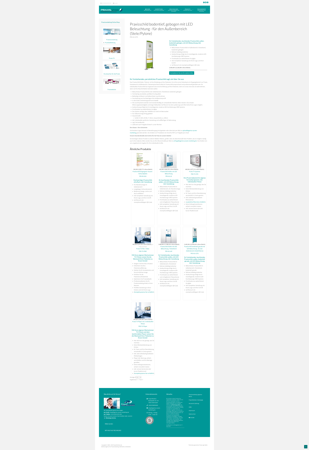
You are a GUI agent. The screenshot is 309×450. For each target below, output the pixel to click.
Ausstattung (159, 9)
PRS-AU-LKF (168, 251)
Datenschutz (192, 414)
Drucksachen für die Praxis (112, 74)
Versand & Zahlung (194, 403)
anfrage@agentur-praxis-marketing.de (185, 141)
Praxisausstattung (111, 40)
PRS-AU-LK (169, 176)
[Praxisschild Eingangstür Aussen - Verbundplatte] (143, 160)
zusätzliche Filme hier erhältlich (195, 202)
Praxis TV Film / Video (142, 249)
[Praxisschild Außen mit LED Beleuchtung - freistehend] (169, 235)
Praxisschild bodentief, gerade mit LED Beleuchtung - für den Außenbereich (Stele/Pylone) (194, 249)
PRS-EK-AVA (142, 176)
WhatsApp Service (110, 418)
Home (147, 9)
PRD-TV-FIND (143, 251)
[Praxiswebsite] (111, 81)
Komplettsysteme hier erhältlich (144, 292)
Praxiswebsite (201, 10)
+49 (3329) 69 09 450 (106, 3)
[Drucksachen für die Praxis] (111, 66)
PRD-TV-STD (194, 174)
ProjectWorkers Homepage (196, 400)
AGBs (190, 407)
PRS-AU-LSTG (195, 253)
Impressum (192, 410)
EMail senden (109, 424)
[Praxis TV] (111, 50)
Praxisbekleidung (110, 43)
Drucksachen (173, 10)
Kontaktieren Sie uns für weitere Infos (181, 73)
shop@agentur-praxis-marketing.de (119, 412)
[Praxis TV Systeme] (195, 160)
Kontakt (116, 3)
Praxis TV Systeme (194, 171)
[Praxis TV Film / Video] (143, 235)
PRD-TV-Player (142, 326)
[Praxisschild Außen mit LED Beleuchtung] (169, 160)
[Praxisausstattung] (111, 31)
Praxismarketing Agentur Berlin (195, 395)
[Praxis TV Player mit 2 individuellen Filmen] (143, 310)
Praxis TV (187, 9)
